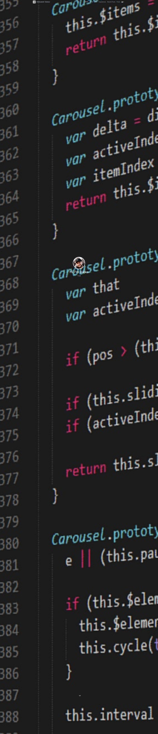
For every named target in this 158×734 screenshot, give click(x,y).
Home (86, 1)
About (91, 2)
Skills (95, 2)
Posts (118, 2)
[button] (123, 1)
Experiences (102, 2)
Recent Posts (111, 2)
